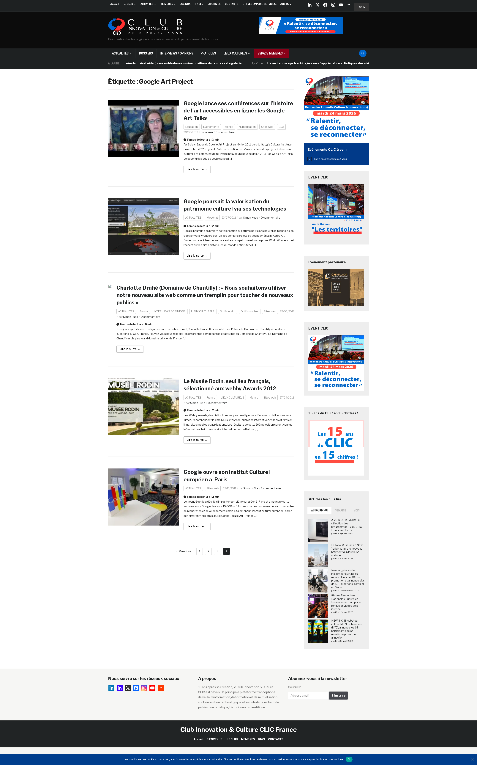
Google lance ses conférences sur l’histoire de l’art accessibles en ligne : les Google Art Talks (238, 110)
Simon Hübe (250, 217)
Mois (357, 510)
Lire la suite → (197, 169)
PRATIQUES (208, 53)
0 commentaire (225, 132)
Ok (349, 759)
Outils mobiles (249, 311)
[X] (317, 5)
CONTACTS (231, 4)
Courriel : (294, 687)
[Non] (472, 759)
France (144, 311)
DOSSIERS (146, 53)
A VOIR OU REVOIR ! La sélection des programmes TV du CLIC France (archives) (346, 525)
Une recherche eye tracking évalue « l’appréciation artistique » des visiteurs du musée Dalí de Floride (314, 63)
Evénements (211, 126)
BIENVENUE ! (215, 739)
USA (281, 126)
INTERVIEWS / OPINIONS (176, 53)
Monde (229, 126)
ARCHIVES (214, 4)
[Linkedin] (120, 688)
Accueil (114, 4)
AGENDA (185, 4)
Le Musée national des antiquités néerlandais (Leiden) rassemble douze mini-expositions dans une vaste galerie (134, 63)
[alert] (336, 159)
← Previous (183, 551)
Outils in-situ (227, 311)
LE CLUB (128, 4)
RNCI (198, 4)
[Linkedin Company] (309, 5)
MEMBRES (167, 4)
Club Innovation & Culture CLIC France (238, 729)
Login (361, 7)
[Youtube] (341, 5)
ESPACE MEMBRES (270, 53)
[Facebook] (325, 5)
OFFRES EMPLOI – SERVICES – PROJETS (266, 4)
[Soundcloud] (349, 5)
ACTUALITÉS (120, 53)
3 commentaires (271, 488)
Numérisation (247, 126)
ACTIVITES (146, 4)
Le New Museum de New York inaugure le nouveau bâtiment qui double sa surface (347, 550)
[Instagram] (333, 5)
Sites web (267, 126)
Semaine (340, 510)
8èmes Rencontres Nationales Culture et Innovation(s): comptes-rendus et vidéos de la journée (346, 602)
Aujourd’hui (319, 510)
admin (209, 132)
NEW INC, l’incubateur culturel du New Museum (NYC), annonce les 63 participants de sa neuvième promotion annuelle (346, 629)
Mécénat (212, 217)
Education (191, 126)
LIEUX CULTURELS (235, 53)
